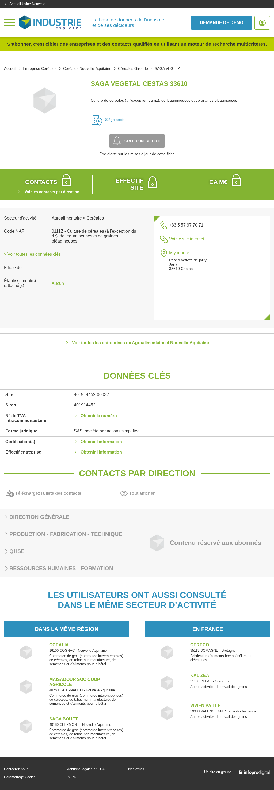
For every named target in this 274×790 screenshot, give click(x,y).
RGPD (71, 777)
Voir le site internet (186, 239)
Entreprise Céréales (39, 68)
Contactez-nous (16, 769)
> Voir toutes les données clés (32, 254)
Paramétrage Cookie (20, 777)
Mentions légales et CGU (85, 769)
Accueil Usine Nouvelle (27, 4)
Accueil (10, 68)
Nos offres (136, 769)
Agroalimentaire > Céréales (78, 218)
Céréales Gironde (133, 68)
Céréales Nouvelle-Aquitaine (87, 68)
